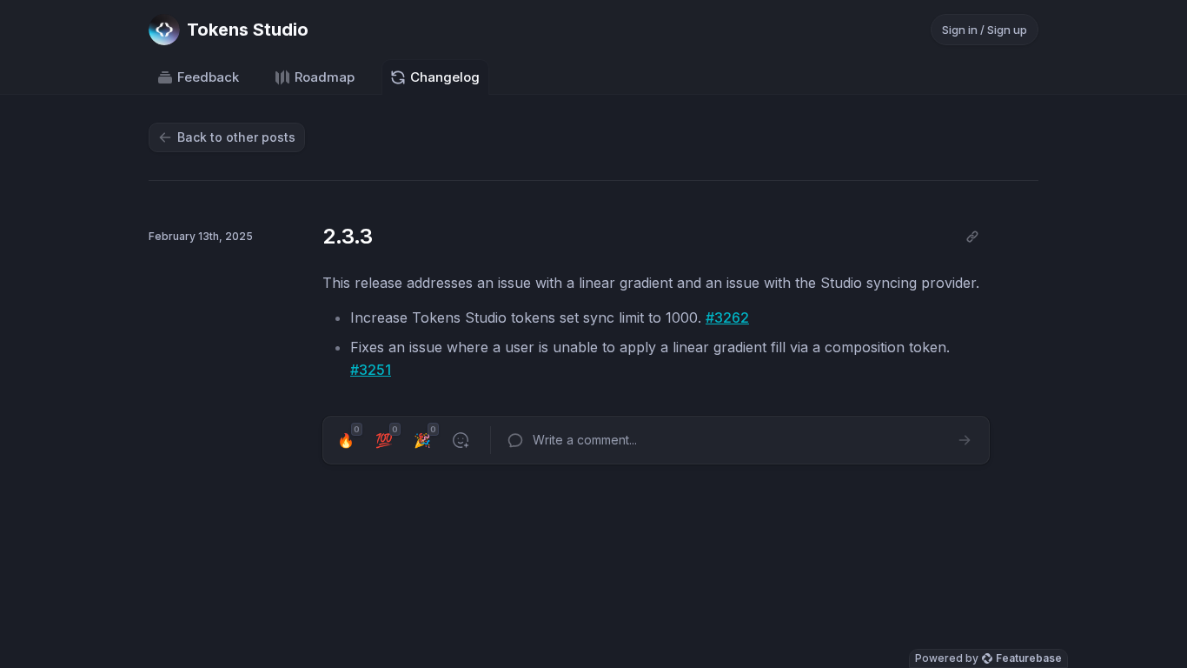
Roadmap (325, 77)
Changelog (445, 77)
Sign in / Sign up (984, 30)
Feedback (208, 77)
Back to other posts (236, 137)
